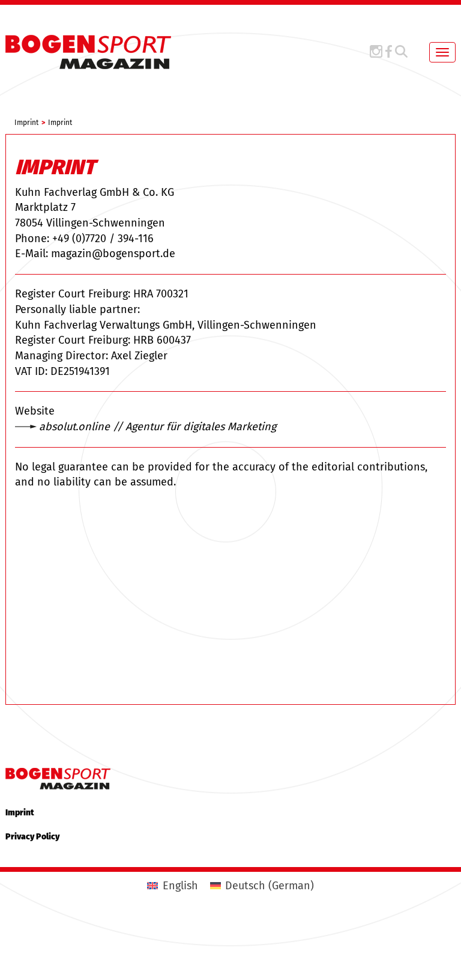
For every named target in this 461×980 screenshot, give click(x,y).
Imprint (19, 813)
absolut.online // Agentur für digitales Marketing (157, 426)
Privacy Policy (32, 837)
